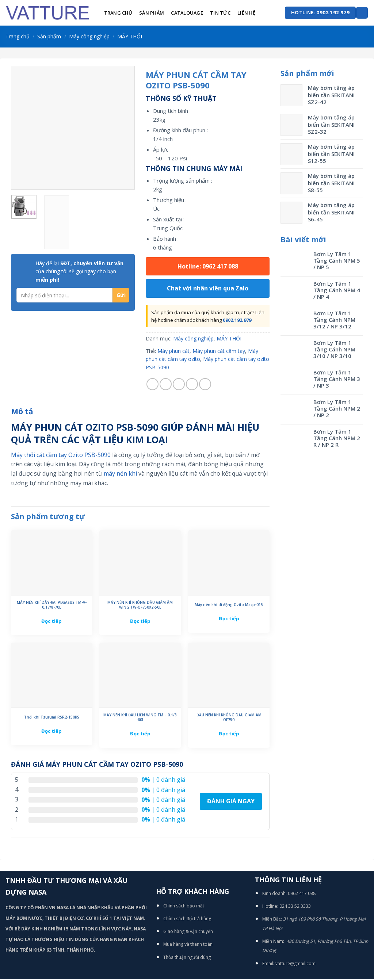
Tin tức (220, 12)
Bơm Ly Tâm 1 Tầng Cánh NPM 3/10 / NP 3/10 (334, 349)
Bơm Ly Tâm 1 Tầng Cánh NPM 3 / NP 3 (336, 379)
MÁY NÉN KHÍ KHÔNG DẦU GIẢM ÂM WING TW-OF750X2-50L (140, 605)
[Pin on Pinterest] (192, 384)
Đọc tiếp (51, 621)
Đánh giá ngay (231, 801)
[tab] (22, 412)
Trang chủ (118, 12)
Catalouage (187, 12)
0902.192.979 (237, 320)
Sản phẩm (151, 12)
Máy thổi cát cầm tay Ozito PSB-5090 (61, 455)
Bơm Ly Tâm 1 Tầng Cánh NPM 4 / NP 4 (336, 290)
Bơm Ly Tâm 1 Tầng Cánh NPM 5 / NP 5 (336, 260)
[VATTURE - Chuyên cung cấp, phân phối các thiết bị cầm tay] (47, 12)
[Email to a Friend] (179, 384)
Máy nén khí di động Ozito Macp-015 (229, 604)
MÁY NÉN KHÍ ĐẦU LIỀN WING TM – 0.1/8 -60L (140, 717)
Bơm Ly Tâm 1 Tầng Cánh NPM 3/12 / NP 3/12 (334, 319)
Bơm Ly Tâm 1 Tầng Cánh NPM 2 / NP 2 (336, 408)
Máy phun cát (173, 350)
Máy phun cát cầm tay (218, 350)
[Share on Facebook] (152, 384)
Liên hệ (246, 12)
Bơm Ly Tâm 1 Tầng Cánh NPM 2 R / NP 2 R (336, 438)
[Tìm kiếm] (362, 13)
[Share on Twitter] (166, 384)
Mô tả (22, 411)
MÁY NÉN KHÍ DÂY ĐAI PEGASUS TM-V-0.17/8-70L (52, 605)
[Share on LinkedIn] (205, 384)
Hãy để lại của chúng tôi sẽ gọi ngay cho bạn (79, 271)
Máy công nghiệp (89, 36)
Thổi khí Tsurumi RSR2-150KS (51, 717)
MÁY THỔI (129, 36)
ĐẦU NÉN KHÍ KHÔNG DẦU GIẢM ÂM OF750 (229, 717)
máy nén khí (120, 473)
